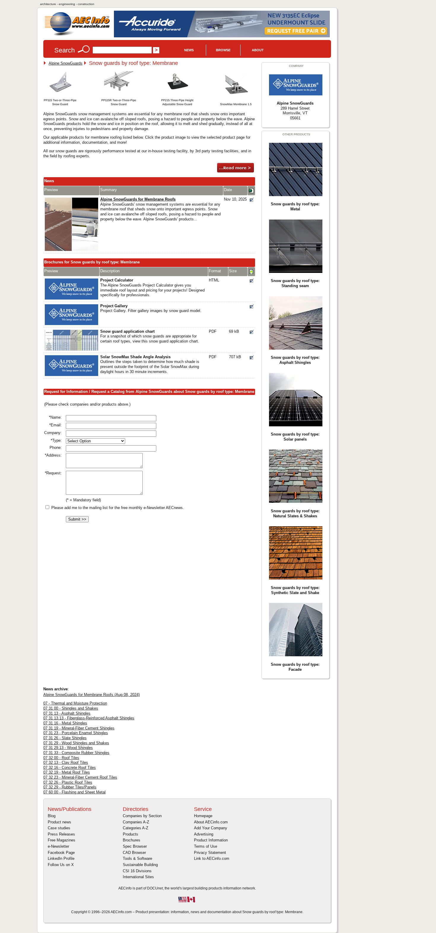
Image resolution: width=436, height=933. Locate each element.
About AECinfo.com (211, 822)
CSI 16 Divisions (137, 871)
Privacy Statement (210, 852)
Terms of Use (205, 846)
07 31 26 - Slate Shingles (65, 738)
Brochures (131, 840)
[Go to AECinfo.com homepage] (77, 35)
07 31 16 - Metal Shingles (65, 723)
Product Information (211, 840)
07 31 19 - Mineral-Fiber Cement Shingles (78, 728)
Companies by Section (142, 816)
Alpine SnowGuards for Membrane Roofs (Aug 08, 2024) (91, 694)
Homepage (203, 816)
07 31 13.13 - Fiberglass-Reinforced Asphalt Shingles (88, 718)
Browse (223, 50)
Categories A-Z (135, 828)
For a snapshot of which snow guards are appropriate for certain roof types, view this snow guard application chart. (149, 336)
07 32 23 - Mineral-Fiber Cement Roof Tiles (80, 777)
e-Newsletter (58, 846)
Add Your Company (210, 828)
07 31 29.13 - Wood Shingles (68, 747)
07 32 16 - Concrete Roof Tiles (69, 767)
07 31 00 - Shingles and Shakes (70, 708)
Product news (59, 822)
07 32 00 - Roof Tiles (61, 758)
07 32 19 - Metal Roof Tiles (66, 772)
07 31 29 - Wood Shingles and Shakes (76, 743)
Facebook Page (61, 852)
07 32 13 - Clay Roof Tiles (65, 762)
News (189, 50)
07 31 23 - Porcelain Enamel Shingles (75, 733)
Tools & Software (137, 858)
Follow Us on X (61, 864)
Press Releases (61, 834)
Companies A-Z (136, 822)
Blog (51, 816)
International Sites (138, 877)
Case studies (59, 828)
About (258, 50)
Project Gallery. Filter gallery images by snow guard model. (150, 308)
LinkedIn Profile (61, 858)
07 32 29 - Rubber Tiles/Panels (69, 787)
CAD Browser (134, 852)
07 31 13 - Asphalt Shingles (66, 713)
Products (130, 834)
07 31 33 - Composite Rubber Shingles (76, 752)
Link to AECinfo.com (211, 858)
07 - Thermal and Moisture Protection (75, 703)
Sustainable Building (140, 864)
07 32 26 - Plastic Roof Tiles (67, 782)
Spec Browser (135, 846)
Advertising (203, 834)
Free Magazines (61, 840)
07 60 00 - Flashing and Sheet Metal (74, 792)
